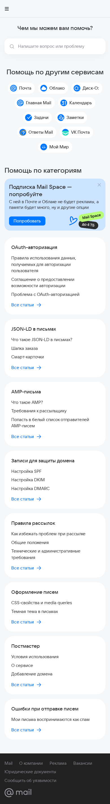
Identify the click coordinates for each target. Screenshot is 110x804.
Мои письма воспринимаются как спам (50, 719)
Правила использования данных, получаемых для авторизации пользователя (43, 264)
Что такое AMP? (27, 402)
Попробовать (27, 221)
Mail (8, 763)
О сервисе (22, 665)
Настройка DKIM (28, 479)
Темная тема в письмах (34, 611)
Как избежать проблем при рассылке (48, 533)
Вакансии (82, 763)
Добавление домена (31, 674)
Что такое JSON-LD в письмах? (41, 339)
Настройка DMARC (30, 488)
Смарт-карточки (27, 356)
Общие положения (30, 542)
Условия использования (35, 656)
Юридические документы (30, 771)
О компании (31, 763)
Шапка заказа (24, 348)
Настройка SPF (26, 471)
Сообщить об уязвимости (30, 780)
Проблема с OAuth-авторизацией (45, 294)
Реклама (58, 763)
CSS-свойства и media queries (41, 602)
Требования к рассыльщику (39, 410)
